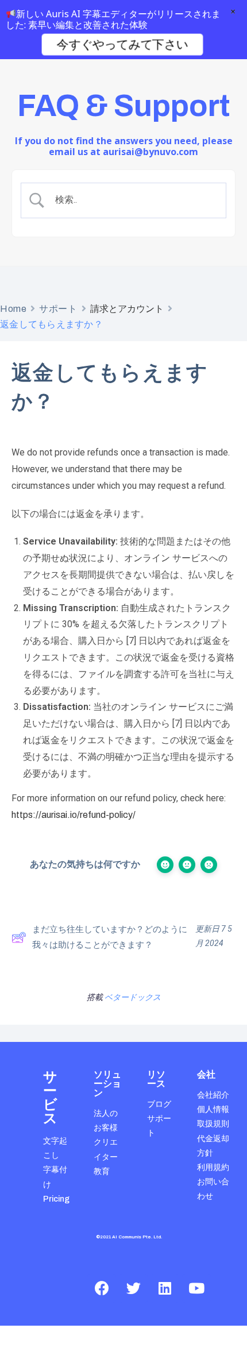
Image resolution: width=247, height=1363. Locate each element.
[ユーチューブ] (196, 1288)
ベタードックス (133, 997)
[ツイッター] (133, 1288)
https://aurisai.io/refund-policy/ (73, 815)
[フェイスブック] (101, 1288)
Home (13, 309)
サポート (58, 309)
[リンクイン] (164, 1288)
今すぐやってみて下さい (121, 44)
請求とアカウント (127, 309)
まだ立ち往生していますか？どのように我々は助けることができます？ (109, 937)
